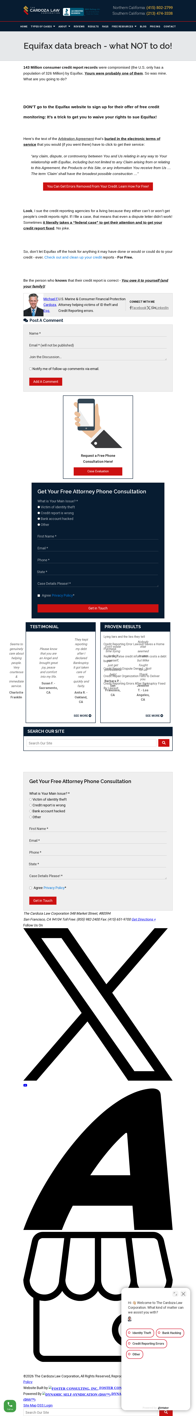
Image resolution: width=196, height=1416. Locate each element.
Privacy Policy (62, 595)
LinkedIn (162, 308)
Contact (170, 26)
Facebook (139, 308)
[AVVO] (98, 1229)
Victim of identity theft (57, 507)
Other (44, 525)
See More (81, 715)
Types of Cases (41, 26)
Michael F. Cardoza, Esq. (50, 305)
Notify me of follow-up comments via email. (65, 369)
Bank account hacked (56, 519)
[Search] (163, 743)
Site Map (30, 1405)
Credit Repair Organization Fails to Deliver (132, 676)
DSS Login (45, 1405)
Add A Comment (45, 382)
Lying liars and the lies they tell (124, 636)
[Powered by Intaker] (163, 1408)
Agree (58, 595)
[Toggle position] (175, 1294)
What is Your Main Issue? (58, 501)
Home (24, 26)
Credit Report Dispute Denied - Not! (128, 668)
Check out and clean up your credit (73, 257)
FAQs (105, 26)
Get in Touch (98, 608)
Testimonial (44, 626)
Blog (143, 26)
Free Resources (123, 26)
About (63, 26)
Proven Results (123, 626)
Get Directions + (143, 919)
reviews (79, 26)
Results (93, 26)
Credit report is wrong (57, 513)
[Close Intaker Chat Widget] (183, 1294)
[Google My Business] (98, 1361)
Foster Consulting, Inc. (122, 1388)
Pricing (155, 26)
